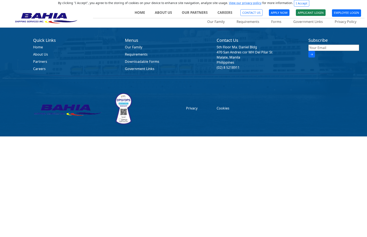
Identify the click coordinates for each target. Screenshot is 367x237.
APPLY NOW (279, 13)
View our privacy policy (245, 3)
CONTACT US (251, 13)
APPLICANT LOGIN (311, 13)
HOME (140, 12)
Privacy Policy (345, 21)
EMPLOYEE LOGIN (346, 13)
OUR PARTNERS (195, 12)
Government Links (308, 21)
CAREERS (224, 12)
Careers (39, 68)
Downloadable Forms (142, 61)
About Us (40, 54)
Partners (40, 61)
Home (38, 47)
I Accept (301, 3)
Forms (276, 21)
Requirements (248, 21)
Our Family (216, 21)
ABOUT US (163, 12)
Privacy (192, 108)
